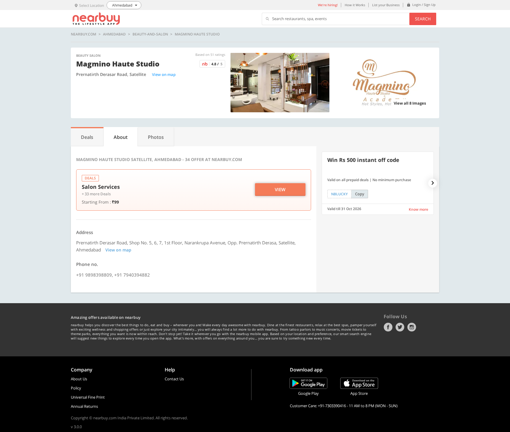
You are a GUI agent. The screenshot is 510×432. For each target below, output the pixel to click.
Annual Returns (84, 406)
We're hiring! (328, 5)
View (280, 189)
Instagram (411, 327)
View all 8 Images (410, 103)
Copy (359, 193)
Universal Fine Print (88, 397)
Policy (76, 388)
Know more (418, 209)
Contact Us (174, 378)
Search (423, 19)
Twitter (399, 327)
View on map (164, 74)
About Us (79, 378)
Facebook (388, 327)
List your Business (386, 5)
